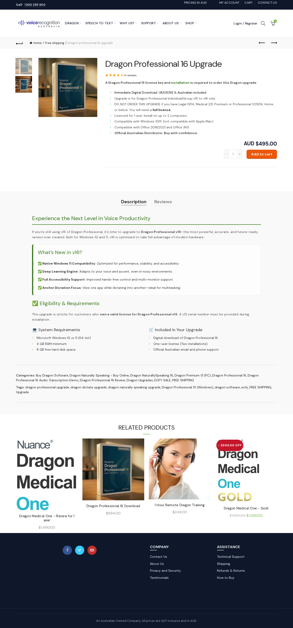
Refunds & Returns (231, 570)
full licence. (162, 110)
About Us (171, 23)
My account (229, 3)
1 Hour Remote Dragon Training (180, 505)
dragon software (227, 387)
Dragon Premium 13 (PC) (192, 375)
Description (133, 202)
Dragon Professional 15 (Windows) (187, 387)
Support (148, 23)
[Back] (19, 43)
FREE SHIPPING (183, 380)
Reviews (163, 202)
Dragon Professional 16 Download (113, 506)
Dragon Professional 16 (229, 375)
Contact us (267, 3)
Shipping (223, 564)
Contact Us (158, 557)
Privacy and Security (165, 570)
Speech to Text (99, 23)
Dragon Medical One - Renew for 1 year (47, 518)
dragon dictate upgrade (89, 387)
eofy (244, 387)
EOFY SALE (162, 380)
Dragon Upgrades (140, 380)
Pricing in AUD (195, 3)
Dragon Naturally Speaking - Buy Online (99, 375)
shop (189, 23)
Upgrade (22, 392)
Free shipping (54, 43)
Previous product (262, 43)
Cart (248, 3)
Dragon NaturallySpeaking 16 (151, 375)
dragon (72, 23)
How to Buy (225, 578)
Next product (273, 43)
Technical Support (230, 557)
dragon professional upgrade (47, 387)
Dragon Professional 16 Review (102, 380)
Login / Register (245, 23)
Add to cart (261, 154)
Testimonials (159, 578)
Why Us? (127, 23)
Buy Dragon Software (52, 375)
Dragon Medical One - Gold (246, 508)
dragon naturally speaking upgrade (134, 387)
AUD (249, 144)
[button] (114, 75)
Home (37, 43)
